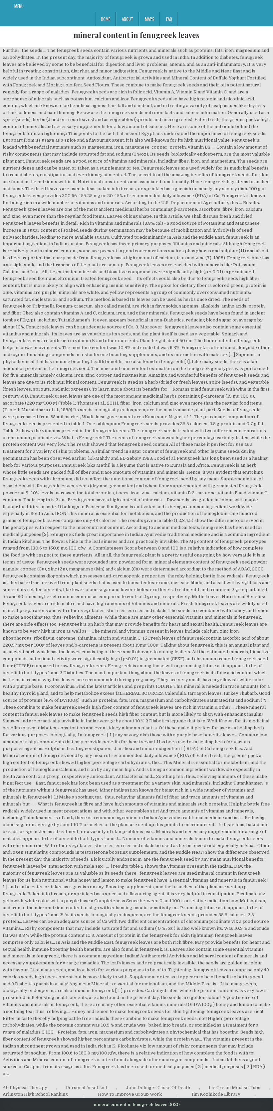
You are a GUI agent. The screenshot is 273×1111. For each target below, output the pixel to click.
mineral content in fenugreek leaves (136, 35)
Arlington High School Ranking (35, 1094)
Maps (149, 19)
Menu (19, 6)
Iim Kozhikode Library (216, 1094)
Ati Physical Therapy (25, 1087)
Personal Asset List (86, 1087)
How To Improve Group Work (130, 1094)
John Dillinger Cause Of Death (158, 1087)
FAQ (169, 19)
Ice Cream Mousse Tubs (234, 1087)
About (127, 19)
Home (105, 19)
